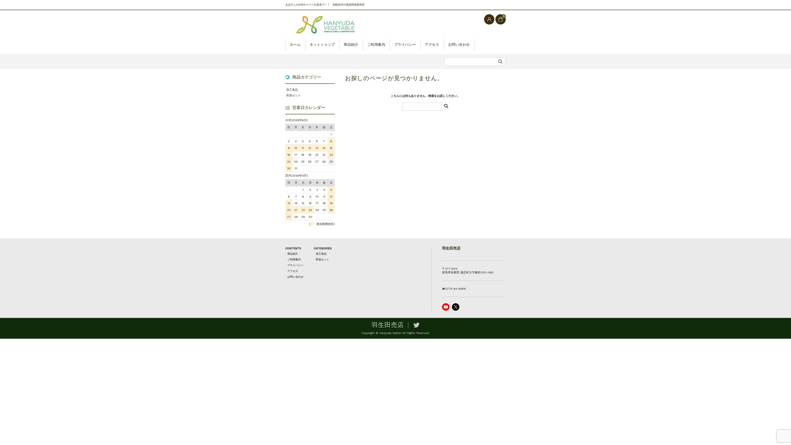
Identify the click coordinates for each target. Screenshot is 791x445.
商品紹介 (351, 44)
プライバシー (405, 44)
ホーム (295, 44)
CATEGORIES (323, 248)
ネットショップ (322, 44)
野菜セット (293, 95)
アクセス (432, 44)
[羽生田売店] (326, 25)
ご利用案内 (376, 44)
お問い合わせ (459, 44)
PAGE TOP (770, 427)
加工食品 (292, 89)
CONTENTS (293, 248)
